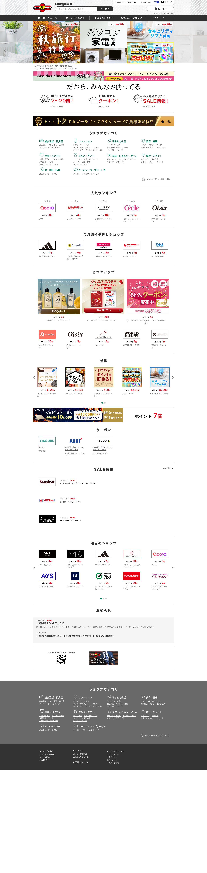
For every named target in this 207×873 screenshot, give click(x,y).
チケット (160, 162)
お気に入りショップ (80, 757)
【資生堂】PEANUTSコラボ (50, 623)
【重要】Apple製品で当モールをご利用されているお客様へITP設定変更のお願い (75, 636)
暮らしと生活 (119, 141)
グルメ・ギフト (86, 156)
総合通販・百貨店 (54, 141)
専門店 (54, 174)
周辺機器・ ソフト (46, 162)
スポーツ (110, 162)
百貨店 (61, 145)
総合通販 (42, 145)
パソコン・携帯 (58, 159)
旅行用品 (155, 159)
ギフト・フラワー (80, 164)
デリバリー (77, 159)
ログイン (160, 8)
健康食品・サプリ (147, 147)
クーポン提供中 (45, 757)
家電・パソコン (53, 156)
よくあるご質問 (145, 2)
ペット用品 (111, 150)
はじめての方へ (47, 18)
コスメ (143, 145)
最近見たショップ (80, 762)
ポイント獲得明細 (80, 754)
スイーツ (76, 162)
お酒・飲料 (86, 162)
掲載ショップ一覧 (56, 107)
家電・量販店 (44, 159)
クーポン (76, 174)
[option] (103, 382)
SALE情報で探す (149, 107)
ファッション (85, 141)
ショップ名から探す (47, 754)
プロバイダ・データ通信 (48, 164)
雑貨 (126, 147)
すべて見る (167, 468)
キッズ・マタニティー (81, 147)
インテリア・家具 (114, 145)
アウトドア (120, 162)
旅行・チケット (154, 156)
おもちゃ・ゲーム (114, 159)
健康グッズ (161, 147)
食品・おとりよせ (90, 159)
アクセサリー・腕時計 (94, 150)
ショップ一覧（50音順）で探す (159, 179)
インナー (95, 147)
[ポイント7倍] (78, 415)
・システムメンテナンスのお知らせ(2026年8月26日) (53, 66)
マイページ (78, 750)
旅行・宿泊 (145, 159)
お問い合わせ (132, 2)
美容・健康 (151, 141)
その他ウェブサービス (90, 174)
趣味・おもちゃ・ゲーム (124, 156)
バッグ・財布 (78, 150)
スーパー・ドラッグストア (49, 147)
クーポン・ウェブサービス (92, 170)
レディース (77, 145)
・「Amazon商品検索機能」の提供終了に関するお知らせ (55, 69)
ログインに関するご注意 (164, 13)
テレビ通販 (52, 145)
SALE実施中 (44, 760)
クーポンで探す (103, 107)
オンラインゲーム (129, 159)
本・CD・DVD (52, 170)
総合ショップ (44, 174)
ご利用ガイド (120, 2)
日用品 (120, 150)
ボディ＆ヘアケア (155, 145)
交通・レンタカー (147, 162)
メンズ (86, 145)
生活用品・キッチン (114, 147)
